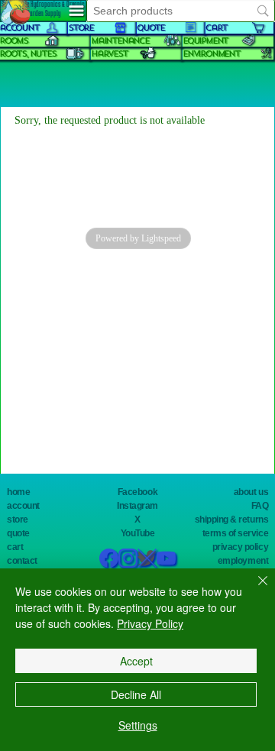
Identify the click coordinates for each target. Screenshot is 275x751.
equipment (205, 41)
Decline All (136, 694)
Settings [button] (137, 725)
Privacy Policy (150, 623)
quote (18, 533)
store (17, 519)
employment (243, 560)
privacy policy (240, 547)
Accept (136, 660)
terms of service (235, 533)
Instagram (137, 505)
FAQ (260, 505)
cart (15, 547)
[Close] (253, 589)
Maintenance (120, 41)
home (18, 492)
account (23, 505)
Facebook (137, 492)
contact (22, 560)
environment (211, 54)
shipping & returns (231, 519)
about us (251, 492)
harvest (109, 54)
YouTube (138, 533)
